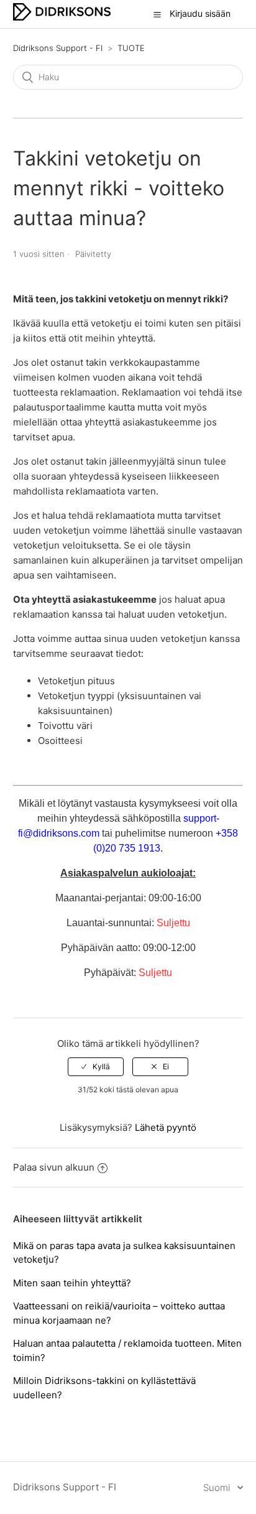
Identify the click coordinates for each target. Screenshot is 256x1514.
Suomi (217, 1487)
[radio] (96, 1066)
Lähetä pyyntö (165, 1127)
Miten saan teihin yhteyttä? (72, 1283)
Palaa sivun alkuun (53, 1167)
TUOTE (131, 48)
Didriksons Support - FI (58, 48)
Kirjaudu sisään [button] (200, 13)
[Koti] (62, 17)
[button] (157, 14)
